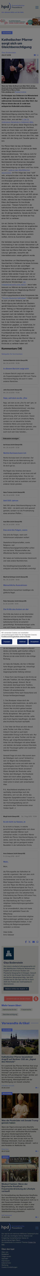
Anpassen (6, 641)
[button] (36, 8)
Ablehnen (22, 641)
